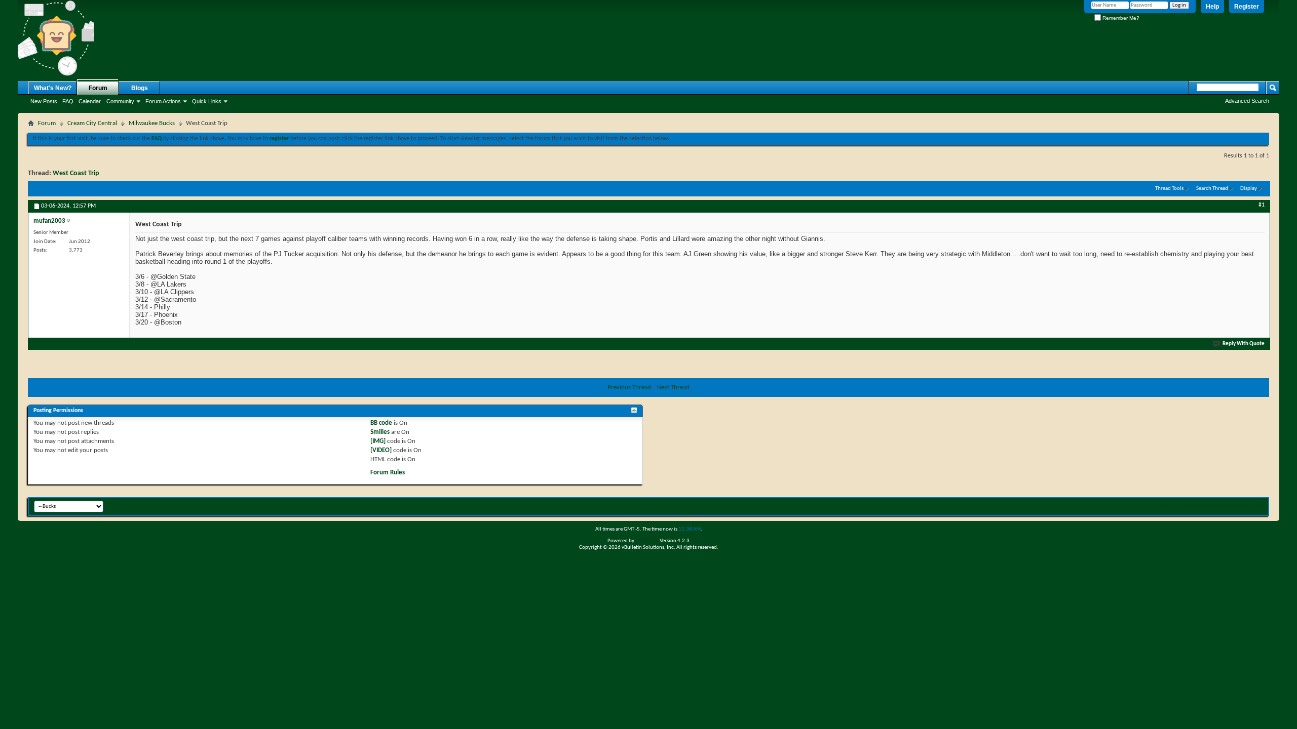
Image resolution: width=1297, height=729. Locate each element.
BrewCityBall (1208, 505)
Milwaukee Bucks (152, 123)
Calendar (90, 101)
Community (120, 101)
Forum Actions (163, 101)
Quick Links (206, 101)
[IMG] (378, 441)
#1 (1261, 205)
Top (1258, 505)
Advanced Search (1247, 101)
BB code (381, 423)
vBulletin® (647, 541)
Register (1246, 6)
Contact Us (1172, 505)
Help (1212, 6)
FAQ (67, 101)
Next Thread (673, 387)
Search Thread (1212, 188)
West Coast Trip (76, 173)
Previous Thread (629, 387)
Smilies (380, 432)
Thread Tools (1169, 188)
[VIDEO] (381, 450)
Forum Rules (387, 472)
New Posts (43, 101)
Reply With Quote (1244, 344)
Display (1248, 188)
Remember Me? (1120, 18)
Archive (1239, 505)
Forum (98, 88)
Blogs (139, 88)
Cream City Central (92, 123)
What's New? (52, 88)
